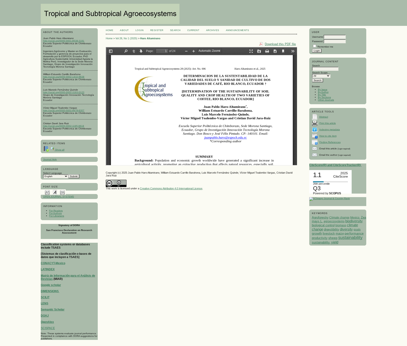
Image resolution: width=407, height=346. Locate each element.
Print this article (327, 123)
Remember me (325, 46)
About (124, 30)
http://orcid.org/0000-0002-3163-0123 (63, 92)
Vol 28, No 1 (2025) (126, 38)
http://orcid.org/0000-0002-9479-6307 (63, 110)
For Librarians (56, 216)
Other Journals (326, 100)
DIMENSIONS (50, 291)
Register (156, 30)
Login (139, 30)
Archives (212, 30)
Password (317, 41)
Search (175, 30)
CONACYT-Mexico (53, 263)
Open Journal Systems (58, 196)
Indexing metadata (329, 129)
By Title (322, 94)
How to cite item (328, 136)
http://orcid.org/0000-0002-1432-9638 (63, 77)
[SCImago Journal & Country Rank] (329, 198)
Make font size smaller (47, 192)
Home (109, 30)
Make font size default (55, 192)
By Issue (322, 89)
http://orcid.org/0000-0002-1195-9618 (63, 126)
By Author (323, 92)
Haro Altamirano (150, 38)
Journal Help (50, 159)
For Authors (55, 213)
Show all (59, 149)
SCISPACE (48, 328)
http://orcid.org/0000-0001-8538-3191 (63, 41)
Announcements (237, 30)
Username (317, 37)
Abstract (323, 116)
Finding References (330, 142)
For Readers (56, 210)
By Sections (324, 97)
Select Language (52, 173)
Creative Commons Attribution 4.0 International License (171, 188)
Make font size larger (62, 192)
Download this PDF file (280, 44)
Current (193, 30)
